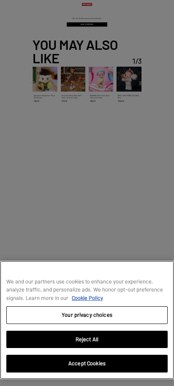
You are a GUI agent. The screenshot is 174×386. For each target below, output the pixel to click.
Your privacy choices (87, 314)
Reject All (87, 339)
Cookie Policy (87, 297)
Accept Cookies (87, 363)
